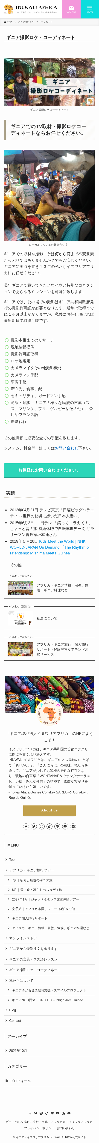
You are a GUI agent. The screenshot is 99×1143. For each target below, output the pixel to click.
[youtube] (65, 826)
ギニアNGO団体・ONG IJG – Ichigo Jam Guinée (47, 1000)
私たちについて (21, 980)
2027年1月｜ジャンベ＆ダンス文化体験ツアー (45, 899)
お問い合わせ (66, 448)
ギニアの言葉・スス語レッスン (33, 959)
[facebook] (26, 826)
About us (49, 810)
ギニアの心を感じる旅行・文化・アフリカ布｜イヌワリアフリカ (49, 1122)
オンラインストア (23, 938)
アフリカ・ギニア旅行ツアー (31, 870)
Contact (15, 1021)
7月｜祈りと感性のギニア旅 (32, 880)
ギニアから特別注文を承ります (33, 949)
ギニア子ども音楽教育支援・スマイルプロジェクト (49, 990)
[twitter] (34, 826)
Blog (12, 1010)
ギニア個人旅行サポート (29, 918)
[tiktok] (49, 826)
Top (12, 860)
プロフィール (20, 1081)
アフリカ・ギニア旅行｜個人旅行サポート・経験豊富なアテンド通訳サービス (62, 649)
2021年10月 (18, 1051)
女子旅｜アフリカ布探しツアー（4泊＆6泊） (44, 909)
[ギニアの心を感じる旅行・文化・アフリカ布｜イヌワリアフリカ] (31, 9)
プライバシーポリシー (39, 1128)
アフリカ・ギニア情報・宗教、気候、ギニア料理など (62, 587)
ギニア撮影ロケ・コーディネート (35, 970)
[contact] (73, 826)
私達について (47, 618)
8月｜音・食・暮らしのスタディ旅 (37, 890)
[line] (57, 826)
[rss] (63, 1113)
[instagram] (42, 826)
